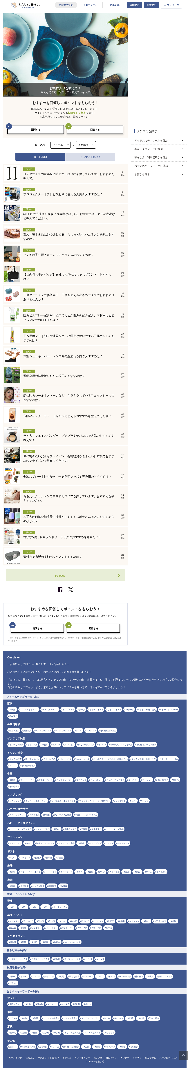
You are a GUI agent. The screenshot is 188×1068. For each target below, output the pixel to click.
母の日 (41, 921)
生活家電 (24, 885)
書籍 (91, 871)
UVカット (118, 1018)
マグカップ (81, 779)
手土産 (60, 857)
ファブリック (15, 800)
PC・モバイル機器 (62, 814)
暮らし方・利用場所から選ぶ (151, 157)
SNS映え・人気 (28, 1046)
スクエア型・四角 (92, 1032)
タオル (79, 730)
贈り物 (49, 857)
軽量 (35, 1032)
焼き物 (88, 1004)
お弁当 (176, 779)
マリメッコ (52, 1004)
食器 (13, 779)
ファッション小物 (66, 843)
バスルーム (88, 976)
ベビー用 (88, 959)
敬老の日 (85, 921)
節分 (24, 927)
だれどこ (30, 1057)
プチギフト (25, 857)
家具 (13, 709)
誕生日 (13, 942)
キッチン (24, 976)
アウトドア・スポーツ (30, 871)
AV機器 (64, 885)
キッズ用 (100, 959)
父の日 (52, 921)
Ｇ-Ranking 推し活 (95, 1061)
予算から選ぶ (142, 174)
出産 (35, 942)
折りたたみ (109, 1032)
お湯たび (54, 1057)
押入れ (151, 976)
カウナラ (124, 1057)
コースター (133, 779)
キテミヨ (66, 1057)
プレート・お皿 (27, 779)
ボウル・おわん (45, 779)
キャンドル (32, 744)
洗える (107, 1018)
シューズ (109, 843)
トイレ (112, 976)
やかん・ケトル (82, 758)
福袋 (174, 921)
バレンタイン (51, 927)
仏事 (46, 942)
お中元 (74, 921)
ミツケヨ (137, 1057)
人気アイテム (90, 5)
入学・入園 (82, 927)
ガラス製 (13, 1018)
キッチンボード (96, 709)
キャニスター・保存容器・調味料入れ (110, 758)
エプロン (13, 765)
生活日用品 (14, 730)
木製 (25, 1018)
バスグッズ (91, 730)
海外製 (77, 1004)
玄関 (62, 976)
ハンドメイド (50, 871)
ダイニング (49, 976)
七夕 (63, 921)
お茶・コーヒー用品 (169, 758)
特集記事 (115, 5)
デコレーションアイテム (86, 814)
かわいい (13, 1046)
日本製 (40, 1004)
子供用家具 (96, 829)
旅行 (138, 871)
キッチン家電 (38, 885)
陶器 (36, 1018)
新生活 (109, 927)
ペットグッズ (95, 843)
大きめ (46, 1032)
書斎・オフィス (165, 976)
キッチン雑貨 (15, 758)
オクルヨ (42, 1057)
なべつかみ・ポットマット (63, 800)
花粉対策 (134, 1046)
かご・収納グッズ (86, 744)
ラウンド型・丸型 (72, 1032)
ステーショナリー (17, 814)
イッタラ (65, 1004)
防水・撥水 (154, 1018)
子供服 (84, 829)
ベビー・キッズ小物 (114, 829)
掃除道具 (27, 730)
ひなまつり (36, 927)
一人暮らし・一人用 (18, 959)
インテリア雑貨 (16, 744)
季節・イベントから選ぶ (148, 149)
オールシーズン (60, 906)
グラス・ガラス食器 (115, 779)
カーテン (145, 800)
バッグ (29, 843)
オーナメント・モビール (121, 744)
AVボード (129, 709)
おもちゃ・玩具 (42, 829)
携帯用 (13, 1032)
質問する (134, 5)
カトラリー (147, 779)
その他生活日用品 (108, 730)
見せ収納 (43, 1046)
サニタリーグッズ (63, 730)
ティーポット (96, 779)
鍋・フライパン (32, 758)
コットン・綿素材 (51, 1018)
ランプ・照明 (68, 709)
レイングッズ (123, 843)
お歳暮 (122, 921)
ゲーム (149, 871)
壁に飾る (139, 976)
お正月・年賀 (160, 921)
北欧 (29, 1004)
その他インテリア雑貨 (146, 744)
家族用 (57, 959)
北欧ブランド (15, 1004)
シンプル (55, 1046)
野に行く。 (111, 1057)
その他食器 (14, 786)
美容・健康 (114, 871)
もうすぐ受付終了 (90, 157)
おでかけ (13, 982)
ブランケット (120, 800)
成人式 (13, 927)
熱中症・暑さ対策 (71, 1046)
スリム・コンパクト (90, 1018)
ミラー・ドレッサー (169, 709)
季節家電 (52, 885)
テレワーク (110, 1046)
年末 (147, 921)
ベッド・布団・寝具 (147, 709)
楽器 (127, 871)
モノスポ (98, 1057)
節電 (98, 1046)
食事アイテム (70, 829)
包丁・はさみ (49, 758)
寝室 (13, 976)
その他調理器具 (28, 765)
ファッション (15, 843)
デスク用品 (34, 814)
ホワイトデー (67, 927)
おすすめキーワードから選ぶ (151, 165)
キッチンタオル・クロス (36, 800)
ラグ (133, 800)
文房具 (47, 814)
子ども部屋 (74, 976)
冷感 (142, 1018)
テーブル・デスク (50, 709)
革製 (131, 1018)
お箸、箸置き (162, 779)
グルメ (102, 871)
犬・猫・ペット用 (72, 959)
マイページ (173, 5)
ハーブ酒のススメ (168, 1057)
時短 (123, 1046)
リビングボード (114, 709)
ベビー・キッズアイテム (20, 829)
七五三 (111, 921)
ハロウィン (98, 921)
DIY (80, 871)
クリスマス (134, 921)
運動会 (57, 942)
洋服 (82, 843)
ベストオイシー (82, 1057)
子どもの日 (28, 921)
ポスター (56, 744)
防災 (87, 1046)
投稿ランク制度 (77, 112)
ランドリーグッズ (43, 730)
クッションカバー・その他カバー (94, 800)
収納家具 (13, 716)
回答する (151, 5)
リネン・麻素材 (70, 1018)
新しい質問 (40, 157)
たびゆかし (150, 1057)
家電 (13, 885)
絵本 (57, 829)
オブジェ (102, 744)
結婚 (24, 942)
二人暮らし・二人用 (40, 959)
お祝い (38, 857)
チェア (82, 709)
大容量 (24, 1032)
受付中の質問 (66, 5)
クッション (69, 744)
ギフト (13, 857)
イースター (14, 921)
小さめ (57, 1032)
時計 (45, 744)
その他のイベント (72, 942)
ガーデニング (66, 871)
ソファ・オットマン (29, 709)
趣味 (13, 871)
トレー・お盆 (65, 758)
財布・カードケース (45, 843)
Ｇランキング (15, 1057)
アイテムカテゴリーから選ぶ (151, 140)
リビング (36, 976)
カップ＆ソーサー (64, 779)
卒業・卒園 (96, 927)
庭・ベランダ (125, 976)
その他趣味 (161, 871)
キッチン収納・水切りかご (143, 758)
